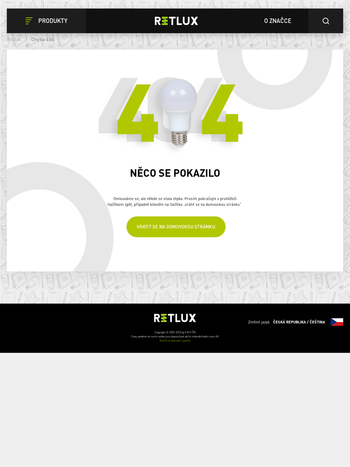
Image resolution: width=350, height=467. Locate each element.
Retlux (14, 39)
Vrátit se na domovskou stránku (176, 226)
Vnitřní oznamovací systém (175, 340)
